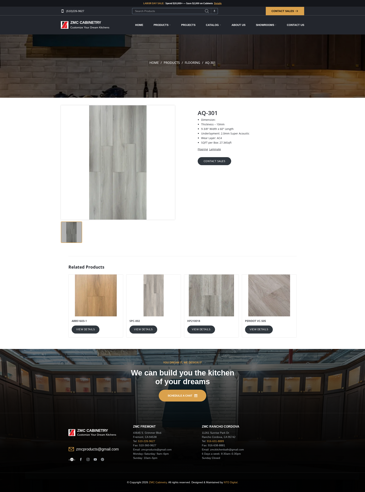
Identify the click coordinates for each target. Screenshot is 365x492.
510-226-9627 (146, 441)
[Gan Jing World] (71, 459)
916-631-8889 (215, 441)
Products (161, 24)
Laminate (215, 149)
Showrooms (265, 24)
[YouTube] (95, 459)
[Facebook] (81, 459)
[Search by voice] (214, 11)
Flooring (192, 63)
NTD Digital (230, 482)
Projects (188, 24)
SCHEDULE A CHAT (180, 395)
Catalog (212, 24)
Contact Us (295, 24)
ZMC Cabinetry (158, 482)
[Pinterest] (102, 459)
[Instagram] (88, 459)
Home (139, 24)
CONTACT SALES (214, 161)
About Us (238, 24)
